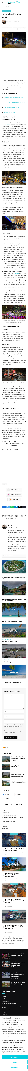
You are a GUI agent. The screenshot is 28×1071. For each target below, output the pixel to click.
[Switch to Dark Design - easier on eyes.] (23, 2)
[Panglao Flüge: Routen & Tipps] (14, 630)
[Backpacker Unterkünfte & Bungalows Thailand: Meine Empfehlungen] (14, 864)
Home (3, 6)
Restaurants (9, 100)
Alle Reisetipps (14, 884)
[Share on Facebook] (15, 28)
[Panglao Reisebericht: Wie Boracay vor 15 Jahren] (14, 671)
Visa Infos (4, 808)
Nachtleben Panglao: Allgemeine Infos (13, 97)
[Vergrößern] (24, 173)
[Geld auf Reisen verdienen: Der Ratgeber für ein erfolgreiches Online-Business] (6, 964)
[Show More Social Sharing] (24, 28)
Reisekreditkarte (5, 812)
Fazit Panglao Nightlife (9, 112)
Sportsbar (16, 273)
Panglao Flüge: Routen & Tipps (9, 641)
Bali (5, 124)
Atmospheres (9, 110)
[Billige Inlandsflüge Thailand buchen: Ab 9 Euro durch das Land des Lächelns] (14, 916)
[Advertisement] (14, 65)
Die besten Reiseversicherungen (9, 815)
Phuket (8, 124)
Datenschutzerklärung (16, 1052)
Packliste (4, 810)
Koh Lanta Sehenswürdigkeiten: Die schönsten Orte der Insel (17, 774)
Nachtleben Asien (6, 10)
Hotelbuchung (5, 828)
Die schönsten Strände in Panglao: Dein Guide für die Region (7, 517)
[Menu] (2, 2)
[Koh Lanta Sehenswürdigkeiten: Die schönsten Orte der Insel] (6, 775)
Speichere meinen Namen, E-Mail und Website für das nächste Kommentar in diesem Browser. (13, 726)
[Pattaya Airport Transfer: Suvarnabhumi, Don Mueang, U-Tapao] (6, 759)
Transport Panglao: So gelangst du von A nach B (20, 517)
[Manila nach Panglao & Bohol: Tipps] (14, 651)
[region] (14, 1043)
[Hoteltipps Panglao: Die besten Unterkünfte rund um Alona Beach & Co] (14, 588)
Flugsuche (4, 826)
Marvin (10, 21)
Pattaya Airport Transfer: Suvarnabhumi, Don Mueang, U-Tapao (18, 758)
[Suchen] (26, 2)
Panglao (4, 484)
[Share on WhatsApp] (4, 28)
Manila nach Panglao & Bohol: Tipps (11, 662)
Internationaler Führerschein (8, 821)
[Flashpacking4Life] (14, 2)
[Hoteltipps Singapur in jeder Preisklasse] (6, 767)
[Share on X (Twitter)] (20, 28)
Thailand (14, 858)
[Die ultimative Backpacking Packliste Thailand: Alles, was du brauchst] (14, 890)
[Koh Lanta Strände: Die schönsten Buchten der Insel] (6, 783)
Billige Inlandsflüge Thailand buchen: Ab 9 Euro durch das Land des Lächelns (15, 926)
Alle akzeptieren (15, 1057)
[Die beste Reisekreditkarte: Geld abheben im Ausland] (14, 840)
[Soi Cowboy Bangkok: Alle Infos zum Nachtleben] (6, 956)
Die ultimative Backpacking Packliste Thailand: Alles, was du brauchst (14, 900)
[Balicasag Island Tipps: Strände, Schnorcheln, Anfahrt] (14, 566)
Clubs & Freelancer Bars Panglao (12, 107)
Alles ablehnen (15, 1067)
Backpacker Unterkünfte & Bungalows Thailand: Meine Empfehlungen (13, 874)
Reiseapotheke (5, 823)
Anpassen (14, 1062)
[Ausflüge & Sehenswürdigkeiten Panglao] (14, 610)
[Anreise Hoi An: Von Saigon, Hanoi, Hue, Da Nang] (6, 984)
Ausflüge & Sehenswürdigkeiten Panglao (12, 621)
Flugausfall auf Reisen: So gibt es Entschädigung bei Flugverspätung (17, 974)
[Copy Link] (9, 28)
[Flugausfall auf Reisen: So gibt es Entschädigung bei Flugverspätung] (6, 975)
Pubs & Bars (9, 105)
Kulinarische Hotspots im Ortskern (16, 102)
